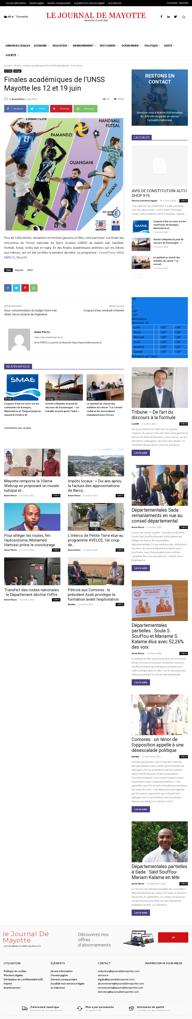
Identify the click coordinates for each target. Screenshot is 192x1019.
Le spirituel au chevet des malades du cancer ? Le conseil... (166, 261)
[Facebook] (161, 16)
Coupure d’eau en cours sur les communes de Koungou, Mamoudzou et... (169, 225)
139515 (56, 495)
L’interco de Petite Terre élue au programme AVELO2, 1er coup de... (95, 540)
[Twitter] (175, 16)
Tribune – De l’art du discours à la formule (154, 414)
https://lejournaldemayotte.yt (48, 337)
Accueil (8, 65)
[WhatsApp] (34, 288)
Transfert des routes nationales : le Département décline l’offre (31, 592)
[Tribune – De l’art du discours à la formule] (160, 387)
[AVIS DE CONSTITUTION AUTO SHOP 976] (160, 165)
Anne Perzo (18, 99)
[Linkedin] (168, 16)
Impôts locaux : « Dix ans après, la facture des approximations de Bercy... (95, 486)
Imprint (8, 983)
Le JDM (135, 423)
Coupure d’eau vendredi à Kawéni (103, 310)
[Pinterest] (25, 288)
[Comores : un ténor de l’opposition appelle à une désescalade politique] (160, 714)
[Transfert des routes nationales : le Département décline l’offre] (32, 571)
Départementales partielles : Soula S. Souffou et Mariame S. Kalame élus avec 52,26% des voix (158, 636)
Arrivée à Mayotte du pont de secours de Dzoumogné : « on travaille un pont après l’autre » (62, 407)
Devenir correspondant (64, 979)
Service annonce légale (144, 200)
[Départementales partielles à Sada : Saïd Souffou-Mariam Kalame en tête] (160, 841)
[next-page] (140, 276)
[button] (183, 17)
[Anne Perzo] (6, 99)
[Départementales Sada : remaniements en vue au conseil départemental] (160, 485)
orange (17, 71)
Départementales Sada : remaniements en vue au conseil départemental (157, 515)
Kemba (71, 604)
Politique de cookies (15, 971)
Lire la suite (140, 452)
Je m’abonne (58, 987)
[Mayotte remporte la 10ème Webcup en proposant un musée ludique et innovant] (32, 462)
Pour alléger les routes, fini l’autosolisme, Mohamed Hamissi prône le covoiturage (29, 540)
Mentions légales (13, 975)
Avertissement (12, 987)
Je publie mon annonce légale (67, 983)
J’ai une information (62, 971)
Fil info (17, 65)
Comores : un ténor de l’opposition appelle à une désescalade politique (158, 745)
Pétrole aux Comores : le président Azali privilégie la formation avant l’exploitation (93, 595)
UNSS (30, 270)
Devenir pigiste (59, 975)
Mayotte (19, 270)
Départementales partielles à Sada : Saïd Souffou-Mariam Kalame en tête (159, 872)
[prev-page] (134, 276)
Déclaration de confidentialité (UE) (23, 979)
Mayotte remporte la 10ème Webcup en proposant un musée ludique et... (31, 486)
